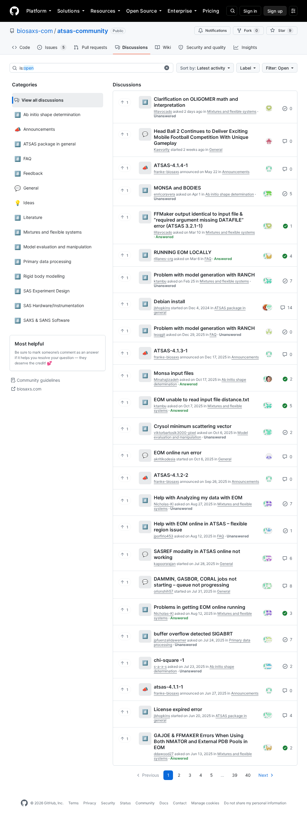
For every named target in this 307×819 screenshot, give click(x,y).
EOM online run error (177, 453)
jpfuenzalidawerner (170, 640)
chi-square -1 (169, 660)
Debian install (169, 301)
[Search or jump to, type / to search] (231, 11)
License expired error (178, 709)
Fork (251, 30)
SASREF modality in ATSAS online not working (197, 554)
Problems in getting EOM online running (199, 607)
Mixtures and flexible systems (231, 111)
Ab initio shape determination (229, 194)
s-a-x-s (160, 666)
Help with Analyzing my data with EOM (198, 498)
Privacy (89, 803)
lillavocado (163, 111)
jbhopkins (162, 308)
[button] (167, 68)
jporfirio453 (163, 536)
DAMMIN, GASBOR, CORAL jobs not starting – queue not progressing (195, 582)
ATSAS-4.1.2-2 (171, 475)
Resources (103, 11)
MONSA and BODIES (177, 188)
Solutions (68, 11)
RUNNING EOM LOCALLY (182, 252)
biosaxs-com (35, 30)
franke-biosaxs (166, 171)
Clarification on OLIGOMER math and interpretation (196, 102)
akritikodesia (164, 459)
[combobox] (89, 68)
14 (289, 307)
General (215, 149)
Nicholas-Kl (164, 504)
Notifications (216, 30)
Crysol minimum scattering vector (192, 426)
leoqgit (159, 334)
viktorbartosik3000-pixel (175, 432)
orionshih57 (163, 591)
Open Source (141, 11)
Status (125, 803)
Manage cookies (205, 803)
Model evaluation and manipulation (201, 434)
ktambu (160, 281)
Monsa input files (174, 373)
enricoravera (164, 194)
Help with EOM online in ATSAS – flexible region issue (200, 527)
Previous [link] (150, 775)
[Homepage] (14, 11)
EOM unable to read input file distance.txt (201, 399)
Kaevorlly (162, 149)
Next (263, 775)
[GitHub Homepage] (24, 803)
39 (234, 775)
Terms (73, 803)
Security (108, 803)
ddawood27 (164, 754)
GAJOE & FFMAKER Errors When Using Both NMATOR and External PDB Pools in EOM (201, 741)
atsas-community (82, 30)
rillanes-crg (163, 258)
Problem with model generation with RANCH (204, 275)
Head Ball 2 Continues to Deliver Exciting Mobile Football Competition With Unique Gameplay (201, 137)
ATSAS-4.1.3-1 (171, 351)
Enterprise (180, 11)
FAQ (207, 258)
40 (248, 775)
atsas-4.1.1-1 (168, 687)
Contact (179, 803)
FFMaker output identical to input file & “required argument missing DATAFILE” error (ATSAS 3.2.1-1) (199, 220)
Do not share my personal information (255, 803)
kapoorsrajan (165, 563)
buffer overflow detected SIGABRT (193, 634)
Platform (36, 11)
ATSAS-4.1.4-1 (171, 165)
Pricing (211, 11)
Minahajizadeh (166, 379)
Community (145, 803)
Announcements (235, 171)
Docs (163, 803)
